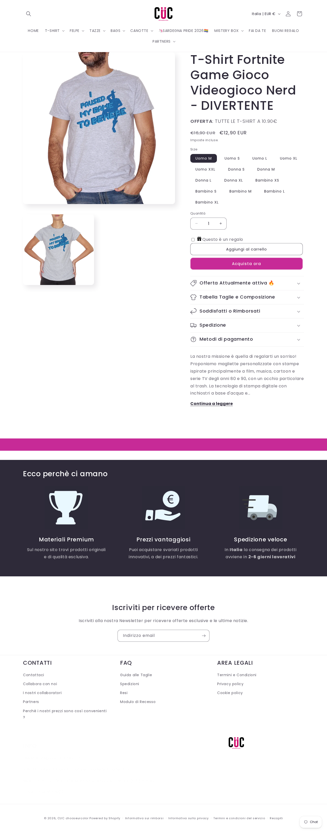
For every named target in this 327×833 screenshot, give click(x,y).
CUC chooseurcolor (73, 818)
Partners (31, 702)
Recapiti (276, 818)
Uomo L (259, 158)
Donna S (236, 169)
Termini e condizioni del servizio (239, 818)
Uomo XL (288, 158)
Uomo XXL (205, 169)
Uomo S (232, 158)
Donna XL (233, 180)
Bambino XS (267, 180)
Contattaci (33, 674)
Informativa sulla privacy (188, 818)
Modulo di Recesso (138, 702)
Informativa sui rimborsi (144, 818)
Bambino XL (207, 202)
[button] (28, 13)
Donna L (203, 180)
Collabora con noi (40, 684)
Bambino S (206, 191)
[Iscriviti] (203, 636)
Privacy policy (230, 684)
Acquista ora (246, 263)
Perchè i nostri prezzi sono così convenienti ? (65, 714)
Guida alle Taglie (136, 674)
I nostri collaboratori (42, 693)
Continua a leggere (211, 404)
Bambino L (274, 191)
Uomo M (203, 158)
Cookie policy (230, 693)
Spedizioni (129, 684)
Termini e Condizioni (236, 674)
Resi (123, 693)
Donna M (266, 169)
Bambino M (240, 191)
